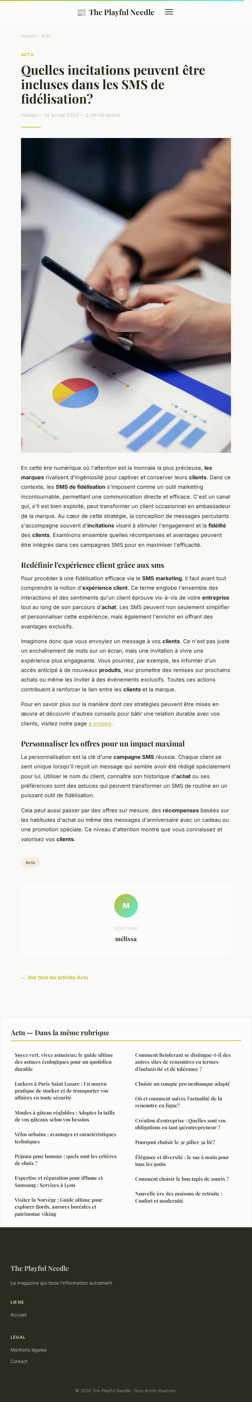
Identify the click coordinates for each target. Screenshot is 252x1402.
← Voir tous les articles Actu (54, 977)
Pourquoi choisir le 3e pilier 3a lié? (175, 1142)
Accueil (28, 35)
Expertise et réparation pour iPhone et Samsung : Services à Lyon (59, 1181)
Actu (46, 35)
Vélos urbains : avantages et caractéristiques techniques (65, 1137)
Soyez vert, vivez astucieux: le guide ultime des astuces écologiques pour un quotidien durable (64, 1062)
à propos (100, 723)
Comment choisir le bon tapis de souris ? (182, 1178)
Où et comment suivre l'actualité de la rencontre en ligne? (178, 1102)
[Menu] (169, 12)
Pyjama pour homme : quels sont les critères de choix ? (65, 1159)
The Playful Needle (115, 12)
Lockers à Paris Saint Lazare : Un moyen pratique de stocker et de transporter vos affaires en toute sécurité (61, 1090)
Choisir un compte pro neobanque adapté (182, 1083)
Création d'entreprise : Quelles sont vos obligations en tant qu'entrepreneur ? (180, 1124)
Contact (19, 1361)
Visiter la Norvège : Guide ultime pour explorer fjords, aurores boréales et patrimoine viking (58, 1206)
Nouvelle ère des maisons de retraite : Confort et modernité (178, 1197)
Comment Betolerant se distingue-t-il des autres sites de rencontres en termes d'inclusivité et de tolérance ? (183, 1062)
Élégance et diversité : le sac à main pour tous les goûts (182, 1160)
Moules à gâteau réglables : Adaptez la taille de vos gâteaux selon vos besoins (65, 1116)
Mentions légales (28, 1350)
